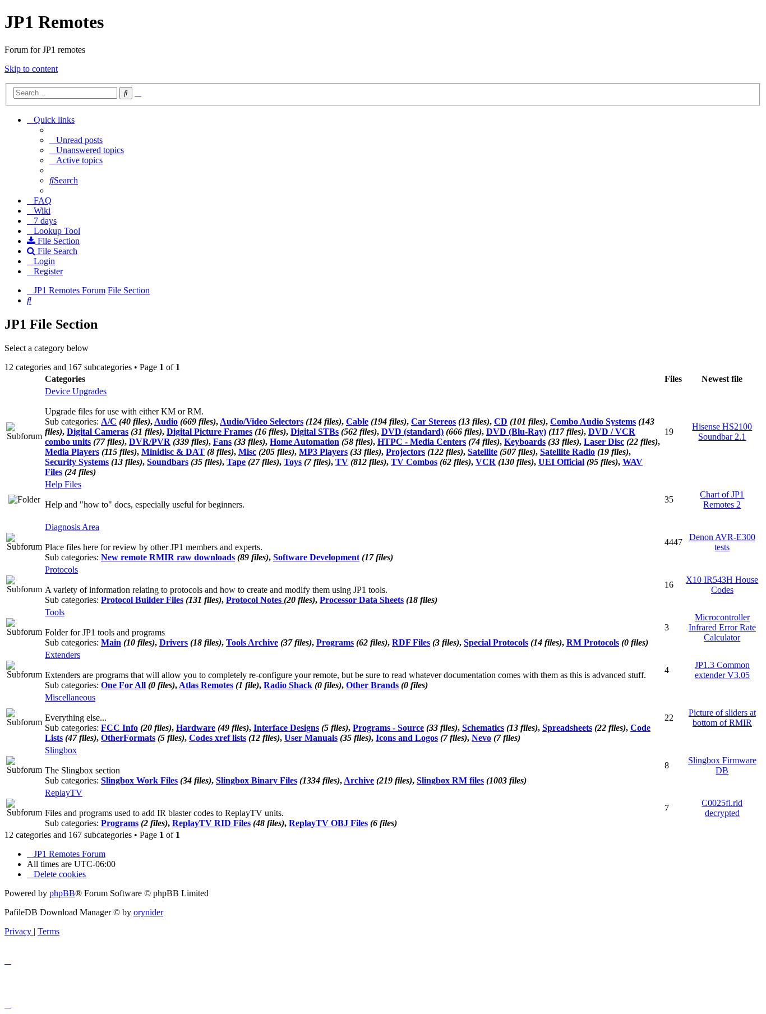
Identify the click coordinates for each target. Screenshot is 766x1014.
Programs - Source (388, 727)
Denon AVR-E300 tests (722, 542)
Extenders (62, 655)
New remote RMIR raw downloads (168, 557)
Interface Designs (286, 727)
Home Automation (304, 441)
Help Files (63, 484)
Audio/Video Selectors (261, 421)
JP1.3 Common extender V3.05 (722, 670)
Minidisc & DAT (173, 452)
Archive (359, 780)
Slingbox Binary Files (256, 780)
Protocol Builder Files (142, 600)
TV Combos (414, 462)
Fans (222, 441)
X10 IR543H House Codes (722, 584)
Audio (166, 421)
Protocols (61, 569)
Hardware (195, 727)
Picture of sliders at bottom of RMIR (722, 717)
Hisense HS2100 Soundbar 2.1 (722, 431)
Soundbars (167, 462)
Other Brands (372, 685)
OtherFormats (128, 738)
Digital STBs (314, 431)
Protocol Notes (255, 600)
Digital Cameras (97, 431)
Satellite (482, 452)
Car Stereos (433, 421)
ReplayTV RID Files (211, 823)
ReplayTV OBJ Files (328, 823)
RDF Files (411, 642)
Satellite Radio (567, 452)
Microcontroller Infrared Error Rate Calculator (722, 627)
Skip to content (31, 68)
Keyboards (525, 441)
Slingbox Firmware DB (722, 765)
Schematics (483, 727)
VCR (486, 462)
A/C (109, 421)
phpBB (62, 893)
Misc (247, 452)
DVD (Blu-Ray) (516, 431)
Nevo (481, 738)
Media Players (72, 452)
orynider (148, 912)
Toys (293, 462)
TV (341, 462)
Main (111, 642)
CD (500, 421)
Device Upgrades (76, 391)
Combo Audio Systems (593, 421)
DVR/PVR (149, 441)
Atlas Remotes (206, 685)
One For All (123, 685)
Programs (335, 642)
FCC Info (119, 727)
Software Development (316, 557)
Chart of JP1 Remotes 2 (722, 499)
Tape (236, 462)
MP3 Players (323, 452)
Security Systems (77, 462)
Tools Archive (252, 642)
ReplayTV (63, 793)
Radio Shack (288, 685)
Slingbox (61, 750)
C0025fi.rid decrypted (722, 808)
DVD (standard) (412, 431)
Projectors (405, 452)
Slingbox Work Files (139, 780)
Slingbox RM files (450, 780)
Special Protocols (496, 642)
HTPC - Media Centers (421, 441)
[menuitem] (76, 140)
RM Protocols (592, 642)
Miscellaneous (70, 697)
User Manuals (311, 738)
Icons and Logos (407, 738)
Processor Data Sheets (362, 600)
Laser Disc (604, 441)
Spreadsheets (567, 727)
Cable (357, 421)
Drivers (173, 642)
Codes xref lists (217, 738)
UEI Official (561, 462)
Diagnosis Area (72, 527)
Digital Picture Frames (209, 431)
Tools (54, 612)
